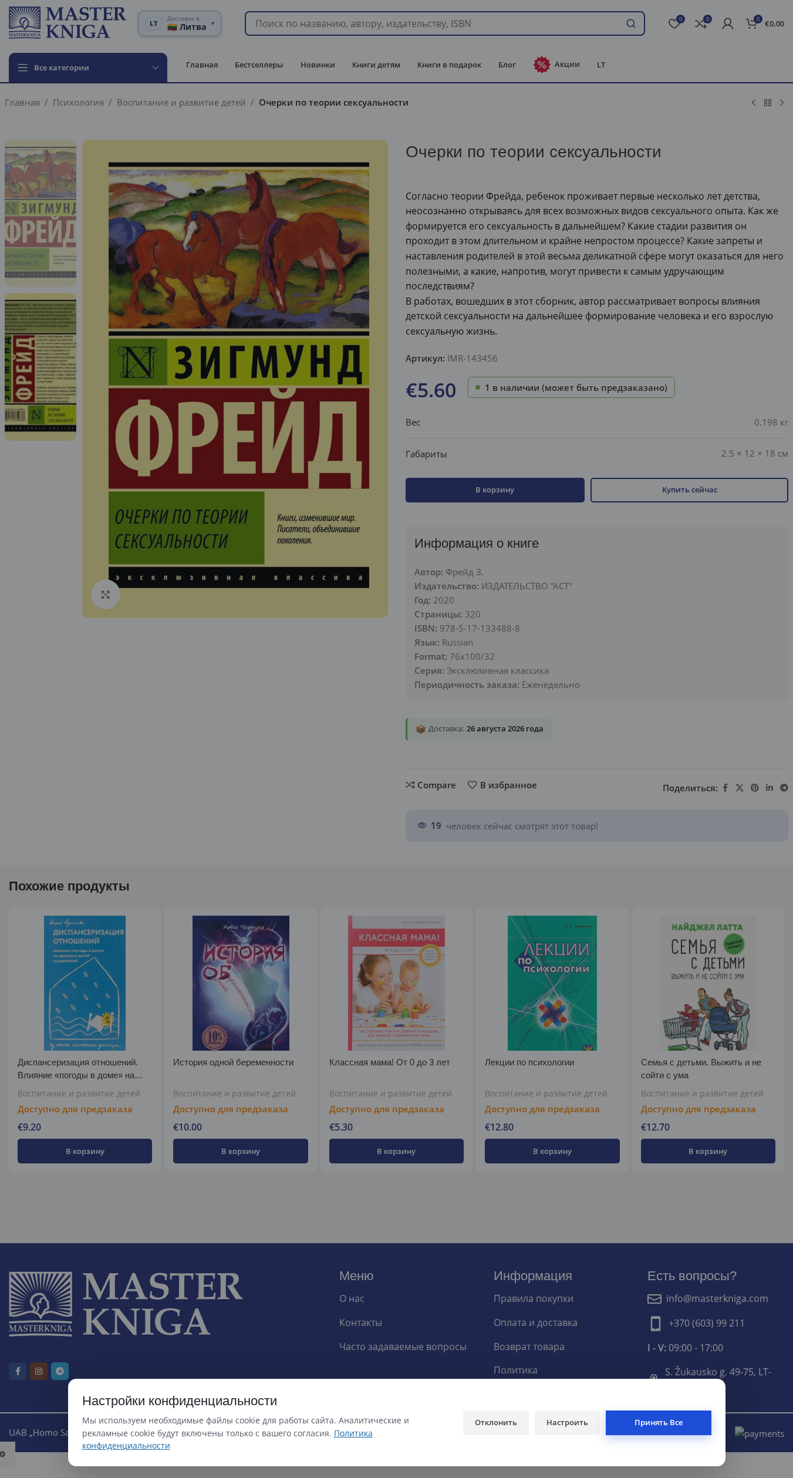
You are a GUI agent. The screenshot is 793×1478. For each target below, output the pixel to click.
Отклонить (496, 1422)
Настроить (567, 1422)
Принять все (659, 1422)
